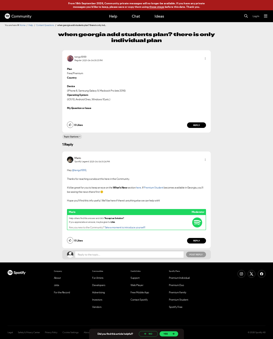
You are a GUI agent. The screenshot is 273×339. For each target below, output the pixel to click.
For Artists (97, 278)
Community (21, 16)
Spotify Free (175, 307)
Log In (256, 16)
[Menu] (265, 16)
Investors (97, 299)
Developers (98, 285)
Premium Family (177, 292)
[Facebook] (261, 274)
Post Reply (196, 254)
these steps (156, 7)
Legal (10, 332)
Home (22, 25)
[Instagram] (241, 274)
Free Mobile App (139, 292)
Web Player (136, 285)
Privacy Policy (51, 332)
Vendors (97, 307)
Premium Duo (176, 285)
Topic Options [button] (71, 136)
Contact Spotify (139, 299)
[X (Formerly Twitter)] (251, 274)
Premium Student (153, 187)
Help (113, 16)
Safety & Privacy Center (29, 332)
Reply (196, 125)
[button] (205, 58)
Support (135, 278)
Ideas (159, 16)
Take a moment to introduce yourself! (124, 227)
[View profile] (70, 58)
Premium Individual (179, 278)
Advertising (98, 292)
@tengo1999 (79, 170)
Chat (136, 16)
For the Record (62, 292)
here (138, 187)
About (57, 278)
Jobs (56, 285)
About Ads (89, 332)
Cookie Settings (70, 332)
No (150, 333)
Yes (166, 333)
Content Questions (45, 25)
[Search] (246, 16)
